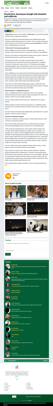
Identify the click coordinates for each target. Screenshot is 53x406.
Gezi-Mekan (30, 387)
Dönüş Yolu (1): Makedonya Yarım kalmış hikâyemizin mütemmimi (26, 305)
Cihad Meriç (14, 353)
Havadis (12, 11)
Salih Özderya (15, 334)
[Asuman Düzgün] (7, 310)
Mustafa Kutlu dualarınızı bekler (35, 232)
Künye (6, 390)
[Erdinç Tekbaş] (7, 272)
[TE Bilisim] (8, 176)
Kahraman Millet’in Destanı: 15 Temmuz (20, 323)
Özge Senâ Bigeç (15, 303)
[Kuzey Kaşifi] (7, 297)
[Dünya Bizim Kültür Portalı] (17, 3)
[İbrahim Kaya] (7, 323)
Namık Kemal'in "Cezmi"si (17, 330)
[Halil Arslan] (7, 348)
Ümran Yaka (14, 264)
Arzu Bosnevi (14, 328)
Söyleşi (7, 8)
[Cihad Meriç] (7, 354)
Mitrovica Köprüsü (15, 292)
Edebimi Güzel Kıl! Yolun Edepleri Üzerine (21, 317)
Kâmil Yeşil (14, 277)
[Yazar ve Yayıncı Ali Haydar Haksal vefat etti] (15, 208)
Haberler (6, 11)
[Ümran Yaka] (7, 266)
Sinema (30, 8)
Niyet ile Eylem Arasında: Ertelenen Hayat (21, 311)
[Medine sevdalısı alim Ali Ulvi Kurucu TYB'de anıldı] (15, 191)
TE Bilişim (30, 400)
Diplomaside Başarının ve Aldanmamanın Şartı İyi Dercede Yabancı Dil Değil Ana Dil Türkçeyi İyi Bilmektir (29, 280)
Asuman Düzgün (15, 309)
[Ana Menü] (47, 3)
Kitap (2, 8)
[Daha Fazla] (13, 31)
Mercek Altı (24, 8)
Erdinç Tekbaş (15, 271)
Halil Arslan (14, 347)
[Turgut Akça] (7, 341)
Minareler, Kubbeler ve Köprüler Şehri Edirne (22, 342)
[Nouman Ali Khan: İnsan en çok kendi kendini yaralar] (37, 191)
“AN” (12, 336)
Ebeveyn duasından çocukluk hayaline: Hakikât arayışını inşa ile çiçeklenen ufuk (29, 267)
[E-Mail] (13, 178)
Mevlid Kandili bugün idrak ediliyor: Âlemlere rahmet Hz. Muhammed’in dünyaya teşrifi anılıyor (14, 233)
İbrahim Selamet (15, 290)
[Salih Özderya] (7, 335)
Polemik (17, 8)
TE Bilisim (15, 175)
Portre (12, 8)
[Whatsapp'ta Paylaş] (10, 31)
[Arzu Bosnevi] (7, 329)
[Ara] (46, 3)
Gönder (8, 254)
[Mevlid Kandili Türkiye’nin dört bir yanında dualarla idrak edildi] (37, 208)
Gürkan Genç (14, 298)
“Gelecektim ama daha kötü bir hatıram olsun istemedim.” (25, 286)
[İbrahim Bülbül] (7, 316)
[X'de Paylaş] (8, 31)
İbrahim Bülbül (15, 315)
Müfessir (13, 349)
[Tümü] (47, 261)
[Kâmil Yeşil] (7, 279)
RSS (15, 396)
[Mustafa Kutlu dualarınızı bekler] (37, 225)
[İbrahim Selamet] (7, 291)
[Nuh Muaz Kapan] (7, 285)
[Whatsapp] (17, 379)
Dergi (6, 387)
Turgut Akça (14, 340)
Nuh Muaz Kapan (15, 284)
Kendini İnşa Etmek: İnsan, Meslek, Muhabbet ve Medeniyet (25, 355)
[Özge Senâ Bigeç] (7, 304)
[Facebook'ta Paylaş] (5, 31)
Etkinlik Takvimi (30, 388)
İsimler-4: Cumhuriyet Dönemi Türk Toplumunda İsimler (24, 273)
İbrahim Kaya (14, 322)
